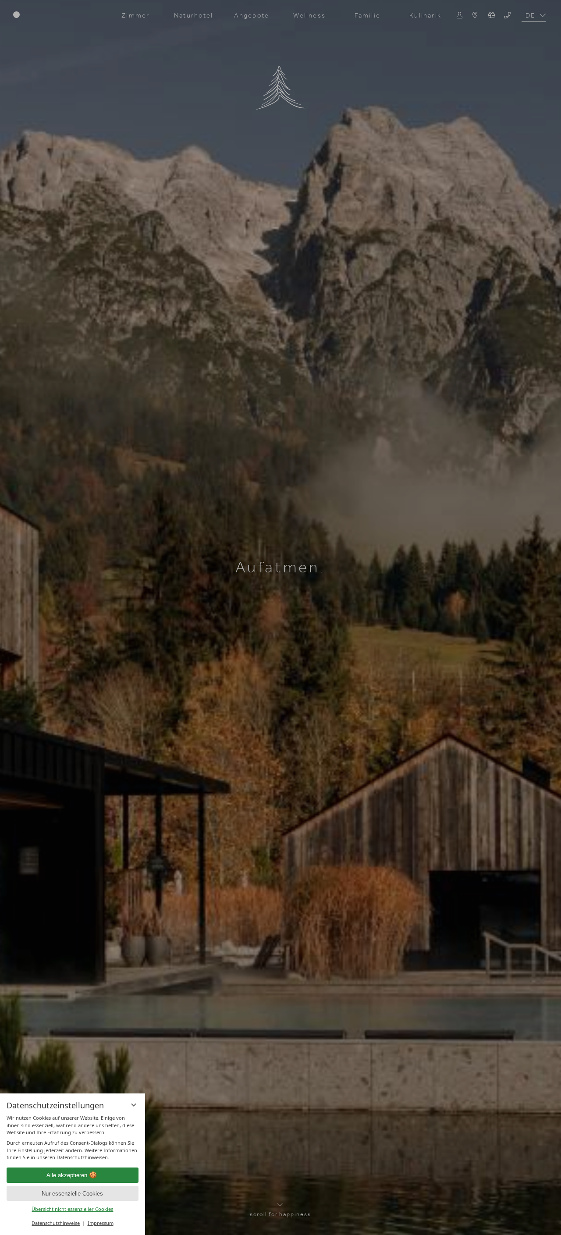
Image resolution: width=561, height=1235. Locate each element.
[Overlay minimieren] (133, 1104)
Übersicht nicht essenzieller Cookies (72, 1209)
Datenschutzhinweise (56, 1223)
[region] (73, 1137)
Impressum (101, 1223)
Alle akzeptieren (66, 1175)
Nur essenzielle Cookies (72, 1193)
